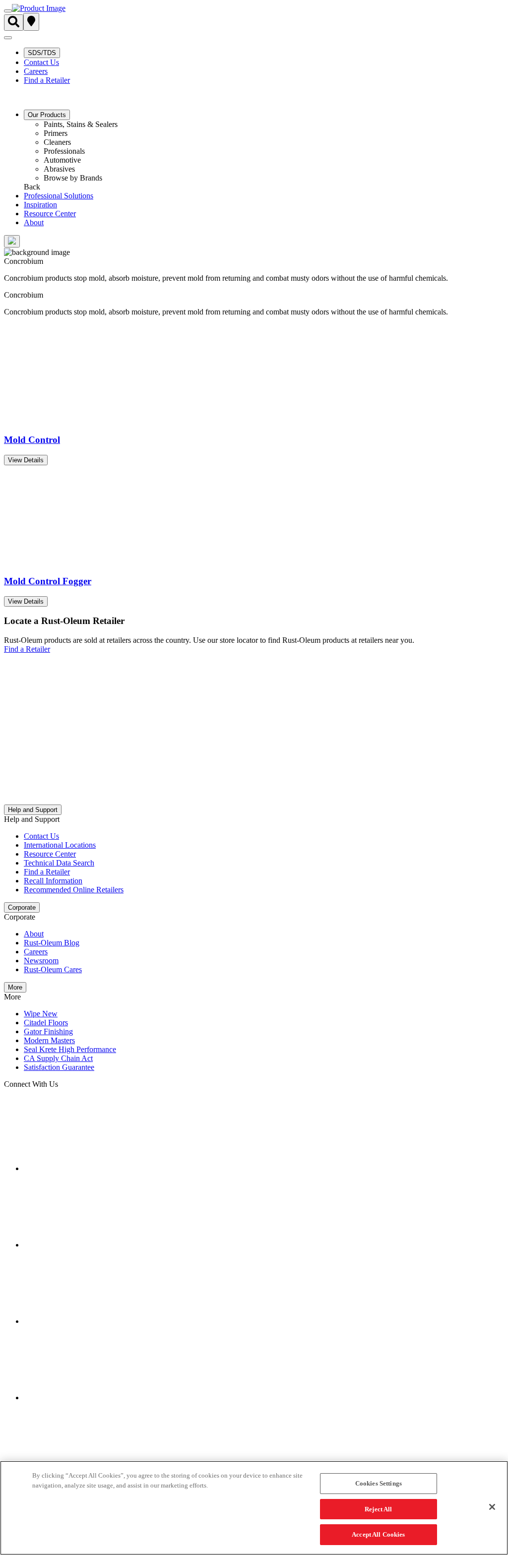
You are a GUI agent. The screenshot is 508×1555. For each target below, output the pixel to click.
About (34, 222)
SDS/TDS (42, 53)
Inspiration (40, 204)
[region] (254, 1508)
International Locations (60, 845)
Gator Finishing (48, 1031)
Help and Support (33, 809)
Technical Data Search (59, 863)
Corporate (22, 907)
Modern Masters (49, 1040)
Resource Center (50, 213)
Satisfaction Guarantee (59, 1067)
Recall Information (53, 880)
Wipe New (41, 1013)
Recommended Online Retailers (74, 889)
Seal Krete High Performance (70, 1049)
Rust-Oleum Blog (51, 942)
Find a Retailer (47, 80)
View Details (26, 460)
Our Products (47, 115)
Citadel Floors (46, 1022)
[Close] (492, 1507)
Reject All (378, 1509)
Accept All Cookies (378, 1534)
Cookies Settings (378, 1483)
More (15, 987)
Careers (36, 71)
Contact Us (41, 62)
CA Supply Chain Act (58, 1058)
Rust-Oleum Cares (53, 969)
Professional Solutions (58, 195)
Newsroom (41, 960)
